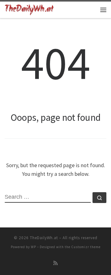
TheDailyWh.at (44, 237)
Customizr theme (86, 247)
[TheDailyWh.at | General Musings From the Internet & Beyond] (29, 9)
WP (33, 247)
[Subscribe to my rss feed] (55, 263)
